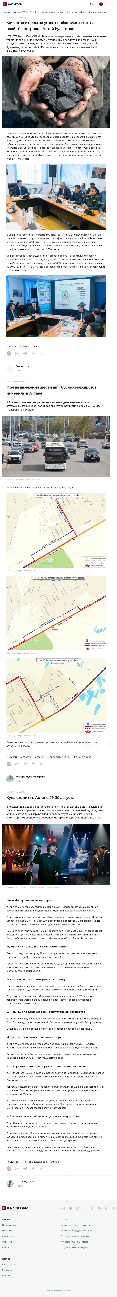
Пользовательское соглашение (77, 1225)
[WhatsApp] (17, 353)
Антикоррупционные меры (74, 1241)
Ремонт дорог (82, 757)
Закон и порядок (97, 12)
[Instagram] (8, 353)
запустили (91, 742)
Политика (7, 1230)
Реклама (6, 1275)
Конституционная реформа (48, 12)
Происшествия (10, 1225)
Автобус (26, 757)
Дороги (12, 757)
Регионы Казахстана (35, 1161)
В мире (5, 1247)
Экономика (8, 1241)
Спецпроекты (71, 12)
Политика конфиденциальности (77, 1230)
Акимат (24, 346)
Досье (83, 12)
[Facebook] (33, 353)
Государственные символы (75, 1236)
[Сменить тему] (103, 4)
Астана (12, 346)
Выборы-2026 (20, 12)
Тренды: (6, 12)
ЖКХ (36, 346)
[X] (41, 353)
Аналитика (7, 1236)
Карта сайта (8, 1264)
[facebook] (84, 1208)
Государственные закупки (74, 1247)
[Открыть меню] (112, 4)
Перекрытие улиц (59, 757)
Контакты (7, 1270)
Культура (13, 1161)
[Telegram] (25, 353)
